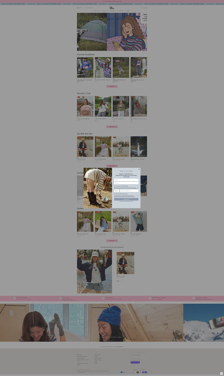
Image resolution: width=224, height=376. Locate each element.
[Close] (139, 169)
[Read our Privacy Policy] (137, 188)
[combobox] (116, 191)
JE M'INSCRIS (126, 199)
